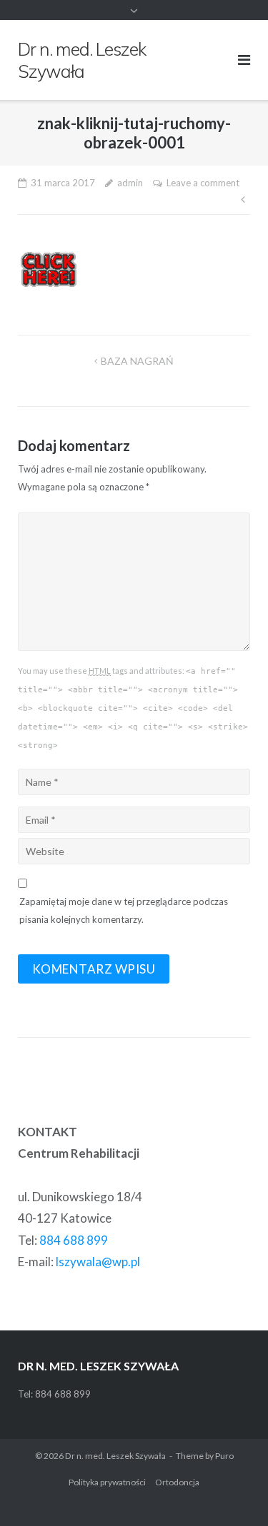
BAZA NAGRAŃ (137, 361)
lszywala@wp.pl (98, 1261)
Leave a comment (203, 182)
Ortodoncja (177, 1482)
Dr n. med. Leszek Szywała (115, 1455)
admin (130, 182)
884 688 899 (73, 1240)
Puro (224, 1455)
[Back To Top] (232, 1491)
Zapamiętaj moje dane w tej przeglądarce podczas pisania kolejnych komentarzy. (123, 910)
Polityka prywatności (107, 1482)
